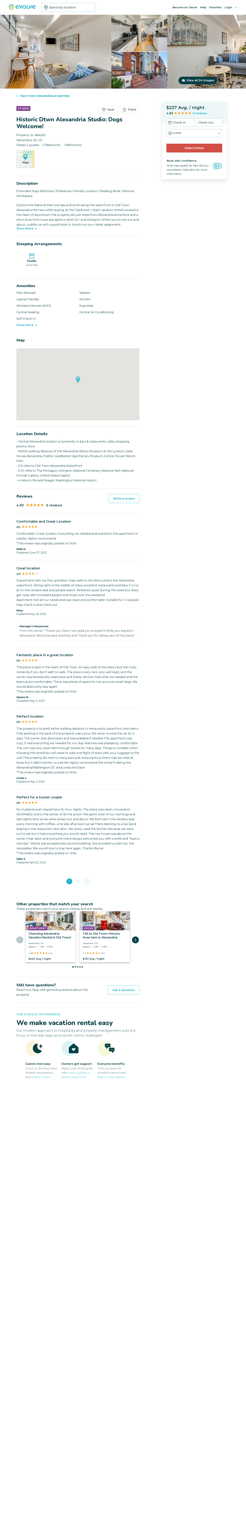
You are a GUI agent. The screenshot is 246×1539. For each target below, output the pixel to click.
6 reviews (200, 113)
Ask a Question (123, 990)
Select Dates (194, 148)
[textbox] (68, 7)
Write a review (124, 498)
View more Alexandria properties (45, 96)
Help (203, 7)
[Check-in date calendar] (170, 123)
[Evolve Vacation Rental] (22, 8)
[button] (194, 133)
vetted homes (40, 1077)
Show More (24, 228)
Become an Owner (185, 7)
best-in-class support (111, 1077)
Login (228, 7)
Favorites (215, 7)
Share (132, 109)
